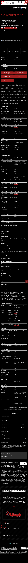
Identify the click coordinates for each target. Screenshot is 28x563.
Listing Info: (4, 379)
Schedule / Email (21, 73)
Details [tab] (2, 31)
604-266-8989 (4, 456)
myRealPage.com (14, 543)
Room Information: (6, 303)
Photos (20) (7, 73)
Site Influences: (4, 236)
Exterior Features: (5, 231)
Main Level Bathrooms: (6, 261)
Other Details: (5, 338)
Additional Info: (5, 155)
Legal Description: (5, 290)
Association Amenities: (6, 249)
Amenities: (3, 243)
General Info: (4, 106)
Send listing (7, 76)
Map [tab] (9, 31)
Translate (25, 8)
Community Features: (6, 256)
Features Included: (5, 266)
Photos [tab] (5, 31)
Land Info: (4, 385)
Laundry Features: (5, 284)
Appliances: (3, 273)
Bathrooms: (4, 328)
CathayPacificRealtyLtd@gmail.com (12, 528)
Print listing (7, 80)
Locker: (2, 279)
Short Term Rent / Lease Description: (9, 225)
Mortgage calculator (20, 77)
